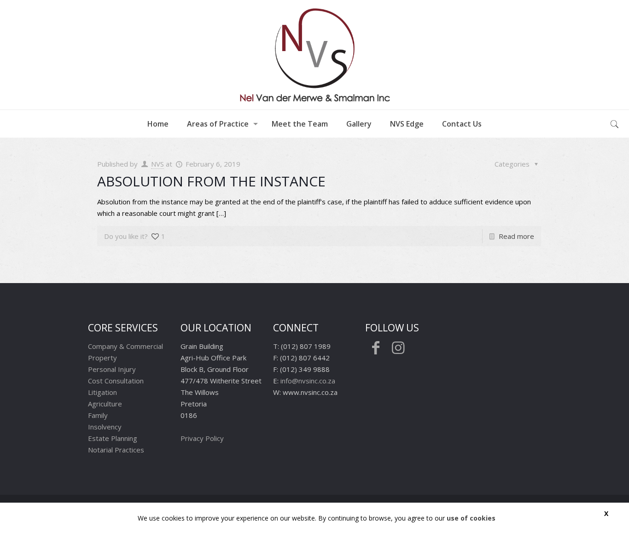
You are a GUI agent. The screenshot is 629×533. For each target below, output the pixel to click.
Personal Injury (112, 369)
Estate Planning (112, 438)
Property (102, 357)
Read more (516, 236)
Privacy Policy (202, 438)
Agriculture (105, 403)
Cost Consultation (116, 380)
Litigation (102, 392)
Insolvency (105, 426)
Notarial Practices (116, 449)
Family (98, 415)
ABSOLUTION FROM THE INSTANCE (211, 181)
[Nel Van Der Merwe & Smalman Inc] (314, 55)
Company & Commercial (125, 346)
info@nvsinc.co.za (307, 380)
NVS (157, 163)
